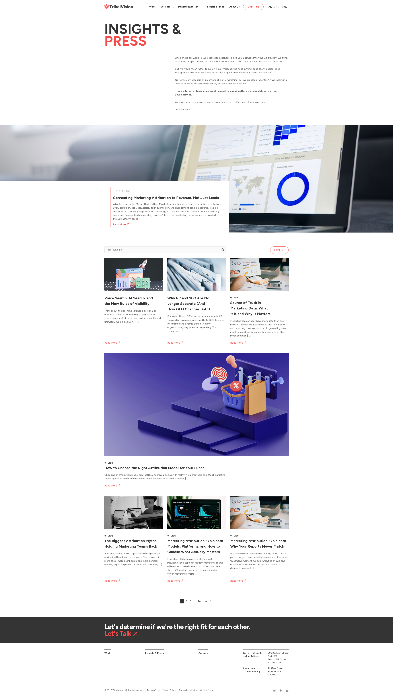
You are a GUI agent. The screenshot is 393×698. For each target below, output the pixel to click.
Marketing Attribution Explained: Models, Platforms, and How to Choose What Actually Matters (195, 545)
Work (107, 653)
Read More (119, 224)
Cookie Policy (206, 690)
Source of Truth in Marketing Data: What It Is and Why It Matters (250, 308)
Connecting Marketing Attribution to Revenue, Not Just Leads (166, 197)
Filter (277, 249)
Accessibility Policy (188, 690)
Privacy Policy (169, 690)
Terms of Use (153, 690)
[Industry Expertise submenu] (202, 7)
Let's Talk (117, 633)
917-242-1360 (277, 7)
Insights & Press (154, 653)
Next (205, 601)
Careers (203, 653)
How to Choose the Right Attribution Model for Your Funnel (155, 468)
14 (199, 601)
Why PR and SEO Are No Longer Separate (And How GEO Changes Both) (188, 303)
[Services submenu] (174, 7)
